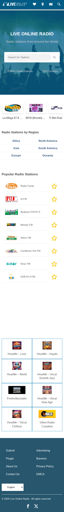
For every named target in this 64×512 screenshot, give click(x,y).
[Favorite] (34, 4)
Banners (41, 458)
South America (47, 148)
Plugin (10, 458)
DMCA (40, 474)
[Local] (43, 4)
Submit (10, 450)
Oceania (47, 155)
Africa (16, 140)
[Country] (51, 4)
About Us (11, 466)
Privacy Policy (45, 466)
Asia (16, 148)
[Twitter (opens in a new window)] (36, 506)
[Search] (59, 4)
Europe (16, 155)
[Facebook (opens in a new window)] (28, 506)
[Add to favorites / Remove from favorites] (54, 186)
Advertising (43, 450)
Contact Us (12, 474)
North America (48, 140)
